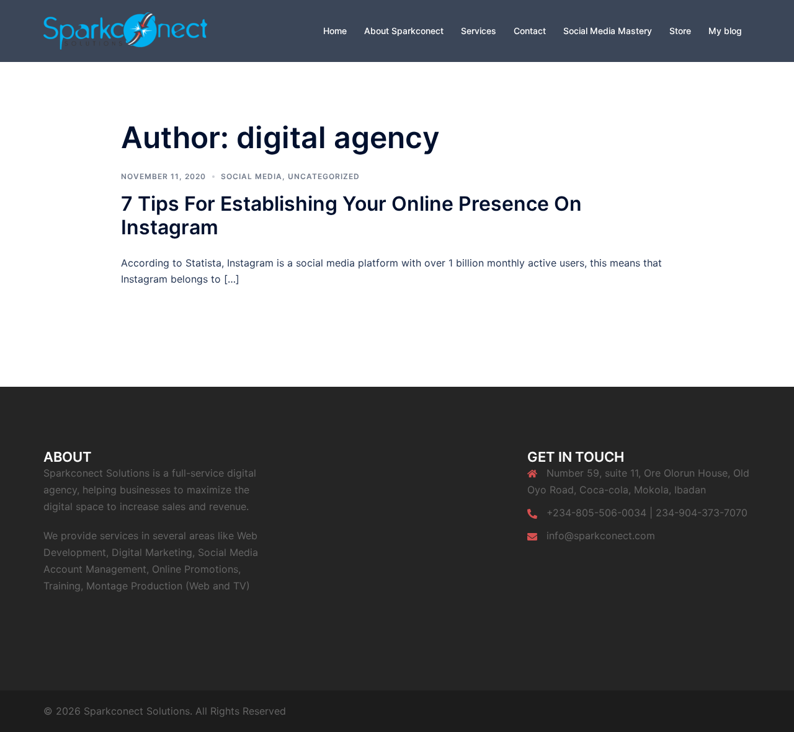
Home (335, 30)
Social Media (251, 176)
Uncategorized (324, 176)
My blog (725, 30)
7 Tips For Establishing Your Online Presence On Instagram (351, 215)
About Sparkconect (404, 30)
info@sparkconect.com (600, 535)
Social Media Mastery (607, 30)
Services (478, 30)
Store (680, 30)
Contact (530, 30)
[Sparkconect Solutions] (125, 30)
